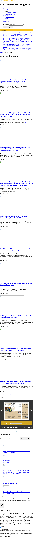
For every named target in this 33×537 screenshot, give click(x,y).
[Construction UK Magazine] (8, 0)
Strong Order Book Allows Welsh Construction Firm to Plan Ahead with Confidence (15, 349)
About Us (5, 10)
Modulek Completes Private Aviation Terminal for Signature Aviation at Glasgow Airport (16, 81)
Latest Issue (6, 15)
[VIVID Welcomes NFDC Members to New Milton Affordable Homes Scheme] (6, 479)
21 (9, 394)
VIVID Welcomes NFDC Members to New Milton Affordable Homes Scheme (16, 482)
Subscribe (5, 19)
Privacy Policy (27, 496)
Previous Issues (10, 17)
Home (4, 8)
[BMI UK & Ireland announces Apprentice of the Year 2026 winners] (6, 458)
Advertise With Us (11, 12)
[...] (22, 87)
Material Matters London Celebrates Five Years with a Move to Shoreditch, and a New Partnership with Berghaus (15, 148)
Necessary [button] (2, 526)
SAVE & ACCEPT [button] (5, 536)
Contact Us (6, 21)
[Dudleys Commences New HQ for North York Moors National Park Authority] (6, 448)
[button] (4, 23)
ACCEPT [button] (13, 502)
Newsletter (6, 18)
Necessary (4, 527)
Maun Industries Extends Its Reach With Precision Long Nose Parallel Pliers (13, 217)
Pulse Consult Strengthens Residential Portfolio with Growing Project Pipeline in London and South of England (15, 114)
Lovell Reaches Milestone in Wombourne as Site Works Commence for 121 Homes (15, 250)
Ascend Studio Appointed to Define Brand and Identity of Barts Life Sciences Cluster (15, 382)
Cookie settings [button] (5, 502)
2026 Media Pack (10, 14)
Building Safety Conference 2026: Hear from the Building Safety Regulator (16, 316)
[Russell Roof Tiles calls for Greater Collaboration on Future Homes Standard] (6, 489)
